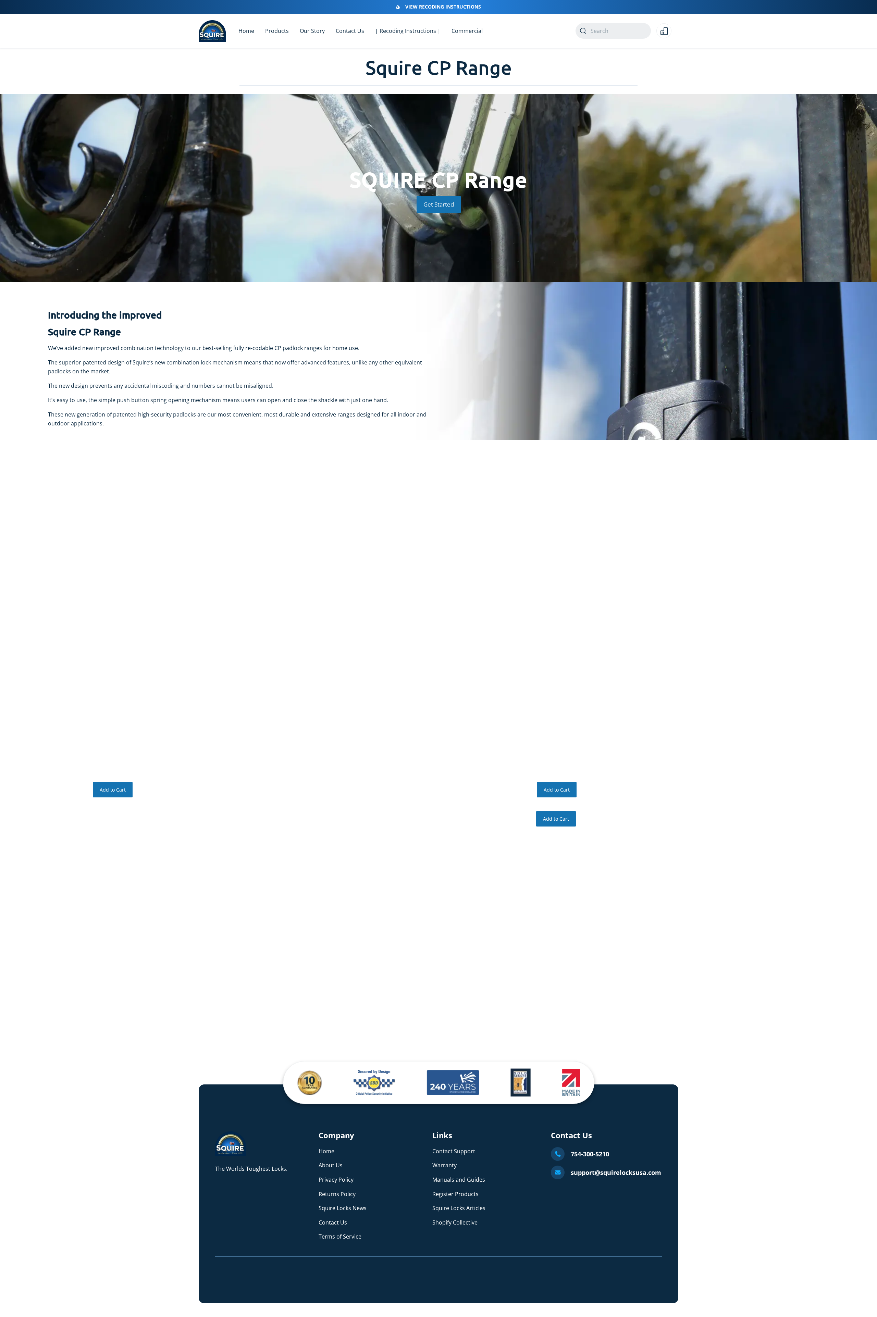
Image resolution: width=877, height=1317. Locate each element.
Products (277, 31)
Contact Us (333, 1222)
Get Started (438, 204)
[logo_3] (453, 1082)
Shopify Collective (455, 1222)
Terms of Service (340, 1236)
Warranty (444, 1165)
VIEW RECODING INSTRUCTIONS (443, 6)
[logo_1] (310, 1082)
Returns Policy (337, 1194)
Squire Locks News (343, 1208)
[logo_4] (520, 1082)
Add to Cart (113, 789)
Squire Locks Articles (458, 1208)
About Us (331, 1165)
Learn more (57, 979)
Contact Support (453, 1151)
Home (326, 1151)
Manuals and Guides (458, 1179)
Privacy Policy (336, 1179)
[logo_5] (571, 1082)
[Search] (583, 30)
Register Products (455, 1194)
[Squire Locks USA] (230, 1154)
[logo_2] (374, 1082)
